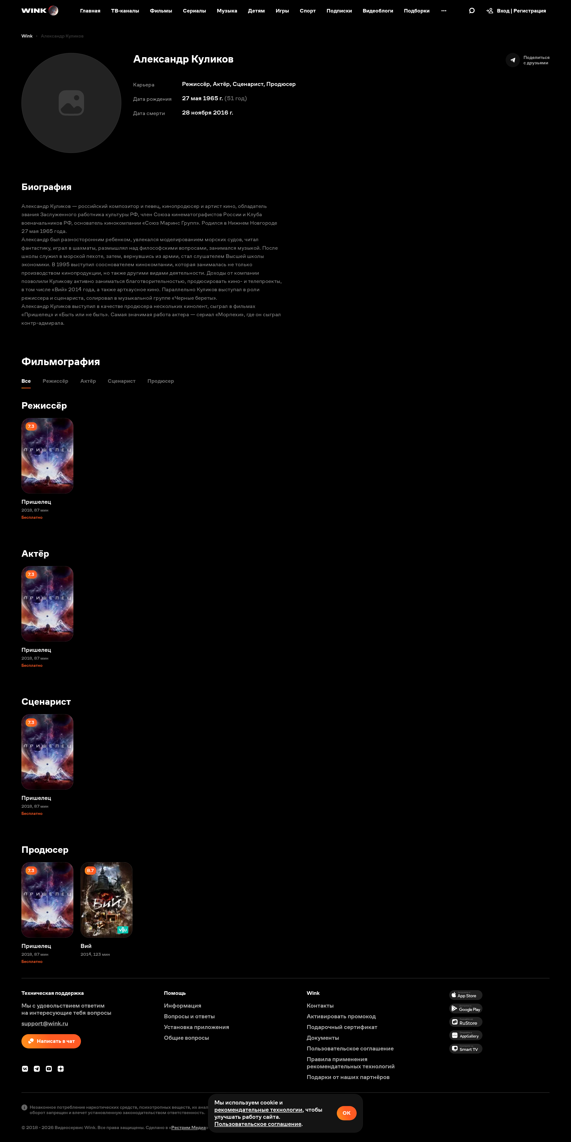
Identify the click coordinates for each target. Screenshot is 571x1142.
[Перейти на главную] (40, 10)
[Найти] (472, 10)
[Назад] (10, 456)
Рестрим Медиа (188, 1127)
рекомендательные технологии (258, 1109)
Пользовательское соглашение (257, 1124)
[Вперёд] (560, 456)
